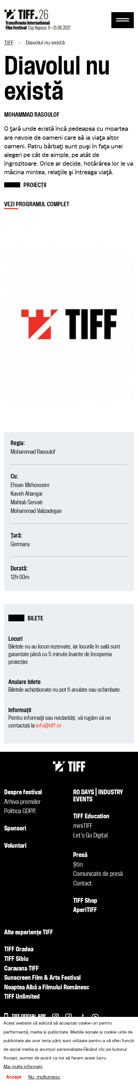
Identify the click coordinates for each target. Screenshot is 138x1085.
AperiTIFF (85, 910)
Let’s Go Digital (90, 836)
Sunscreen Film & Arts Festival (42, 978)
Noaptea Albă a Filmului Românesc (46, 988)
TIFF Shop (85, 901)
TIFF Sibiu (16, 959)
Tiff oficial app (29, 1016)
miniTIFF (82, 826)
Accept (14, 1077)
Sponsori (15, 829)
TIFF (8, 43)
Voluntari (15, 846)
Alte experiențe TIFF (28, 933)
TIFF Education (91, 817)
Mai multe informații (23, 1067)
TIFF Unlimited (22, 997)
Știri (78, 865)
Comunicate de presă (98, 874)
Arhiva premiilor (22, 802)
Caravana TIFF (21, 969)
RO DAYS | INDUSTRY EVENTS (98, 796)
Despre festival (23, 793)
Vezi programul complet (36, 204)
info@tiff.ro (48, 725)
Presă (80, 855)
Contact (82, 884)
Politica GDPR (20, 811)
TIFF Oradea (18, 950)
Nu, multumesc (44, 1077)
